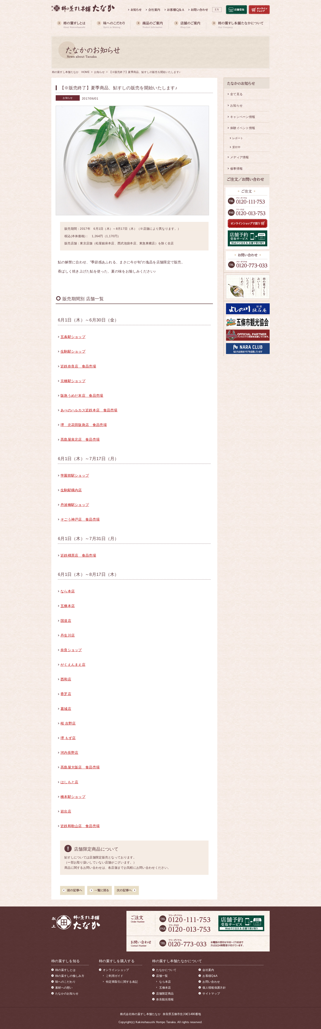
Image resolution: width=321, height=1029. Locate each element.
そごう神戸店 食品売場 (80, 519)
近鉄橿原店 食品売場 (78, 555)
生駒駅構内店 (71, 490)
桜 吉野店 (68, 723)
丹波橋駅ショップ (74, 505)
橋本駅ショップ (72, 797)
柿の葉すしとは (65, 970)
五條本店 (67, 606)
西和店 (65, 679)
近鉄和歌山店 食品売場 (80, 826)
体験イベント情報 (242, 128)
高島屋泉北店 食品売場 (80, 439)
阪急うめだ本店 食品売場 (81, 395)
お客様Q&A (209, 975)
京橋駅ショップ (72, 381)
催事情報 (236, 168)
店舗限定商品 (165, 993)
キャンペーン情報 (242, 117)
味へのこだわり (65, 981)
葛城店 (65, 709)
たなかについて (166, 970)
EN (217, 9)
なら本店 (67, 591)
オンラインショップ (116, 970)
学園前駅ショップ (74, 475)
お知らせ (99, 72)
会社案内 (208, 970)
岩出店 (65, 811)
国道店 (65, 621)
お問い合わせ (211, 981)
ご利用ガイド (114, 975)
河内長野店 (69, 752)
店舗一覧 (162, 975)
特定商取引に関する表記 (122, 981)
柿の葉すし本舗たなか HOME (71, 72)
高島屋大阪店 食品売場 (80, 767)
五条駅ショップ (72, 337)
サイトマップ (211, 993)
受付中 (236, 147)
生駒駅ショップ (72, 351)
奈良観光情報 (165, 999)
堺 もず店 (68, 738)
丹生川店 (67, 635)
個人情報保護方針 (214, 987)
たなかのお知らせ (66, 993)
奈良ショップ (71, 650)
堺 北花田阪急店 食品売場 (83, 425)
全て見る (236, 94)
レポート (237, 138)
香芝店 (65, 694)
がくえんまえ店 (72, 664)
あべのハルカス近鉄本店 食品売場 (88, 410)
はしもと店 (69, 782)
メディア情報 (239, 157)
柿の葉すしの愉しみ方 (69, 975)
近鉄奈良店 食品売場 (78, 366)
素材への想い (64, 987)
